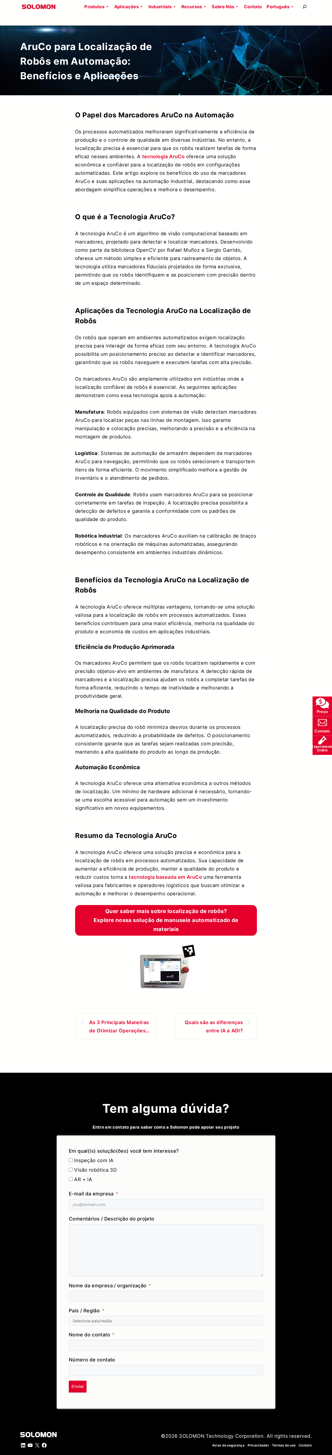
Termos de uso (284, 1445)
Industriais (160, 6)
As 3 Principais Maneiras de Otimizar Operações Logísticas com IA (119, 1027)
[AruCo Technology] (166, 967)
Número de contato (92, 1360)
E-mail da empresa (91, 1194)
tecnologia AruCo (163, 156)
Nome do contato (89, 1335)
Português (278, 6)
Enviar (77, 1386)
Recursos (191, 6)
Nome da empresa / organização (108, 1286)
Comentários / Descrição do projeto (111, 1219)
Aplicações (126, 6)
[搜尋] (304, 6)
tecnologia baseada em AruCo (165, 877)
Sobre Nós (223, 6)
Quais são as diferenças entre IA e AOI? (214, 1026)
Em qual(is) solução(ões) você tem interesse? (124, 1151)
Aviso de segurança (228, 1445)
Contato (253, 6)
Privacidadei (258, 1445)
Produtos (94, 6)
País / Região (84, 1311)
